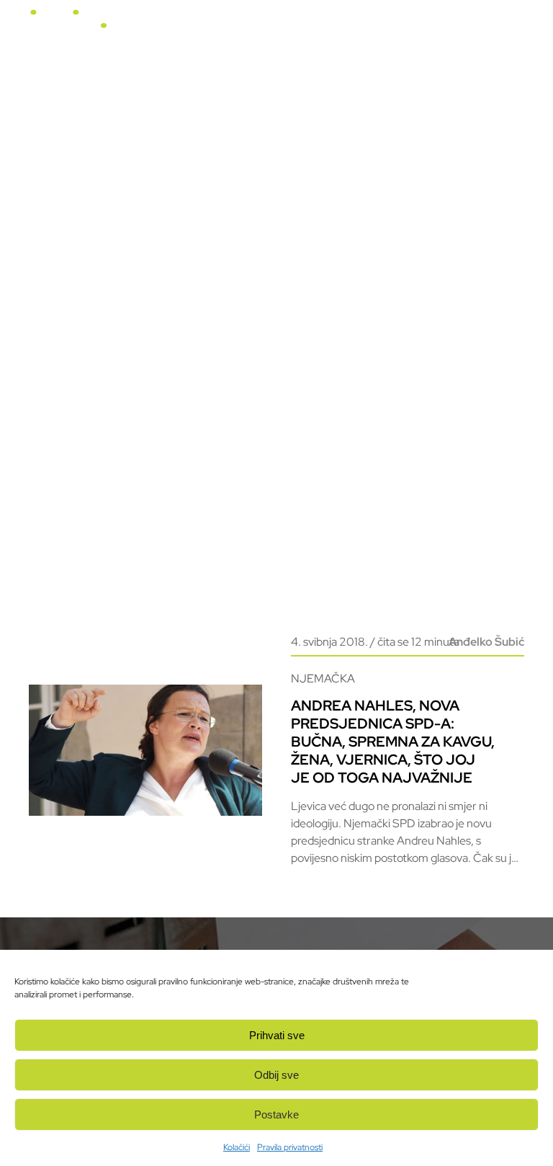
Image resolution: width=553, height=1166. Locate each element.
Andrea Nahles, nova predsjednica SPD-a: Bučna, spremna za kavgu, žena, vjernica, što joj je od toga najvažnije (393, 741)
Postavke (276, 1114)
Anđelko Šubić (486, 641)
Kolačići (236, 1147)
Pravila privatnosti (290, 1147)
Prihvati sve (277, 1035)
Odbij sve (276, 1075)
